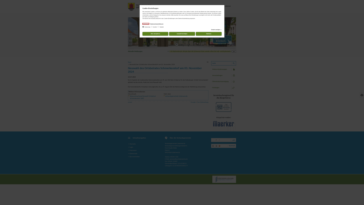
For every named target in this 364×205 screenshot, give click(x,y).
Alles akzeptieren (155, 33)
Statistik (161, 27)
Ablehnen (208, 33)
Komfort (155, 27)
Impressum (145, 24)
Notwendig (147, 27)
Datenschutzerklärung (156, 24)
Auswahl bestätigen (182, 33)
